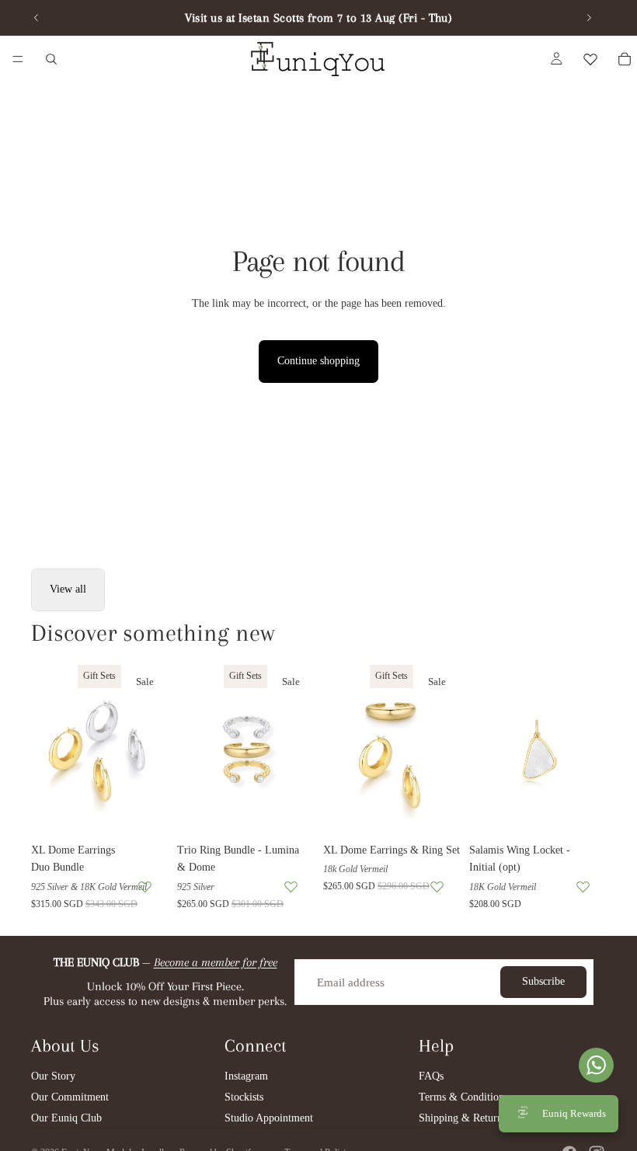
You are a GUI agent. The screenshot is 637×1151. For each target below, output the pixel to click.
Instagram (246, 1076)
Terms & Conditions (463, 1097)
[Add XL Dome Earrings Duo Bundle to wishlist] (145, 886)
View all (68, 589)
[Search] (51, 59)
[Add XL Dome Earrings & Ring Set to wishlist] (437, 886)
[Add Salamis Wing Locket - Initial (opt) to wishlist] (583, 886)
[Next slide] (589, 18)
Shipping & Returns (462, 1118)
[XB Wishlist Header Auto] (590, 59)
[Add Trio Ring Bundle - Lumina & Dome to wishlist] (291, 886)
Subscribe (543, 981)
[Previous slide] (36, 18)
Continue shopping (318, 361)
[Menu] (18, 59)
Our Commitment (70, 1097)
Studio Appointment (269, 1118)
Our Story (53, 1076)
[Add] (144, 812)
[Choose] (582, 812)
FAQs (431, 1076)
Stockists (244, 1097)
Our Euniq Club (66, 1118)
